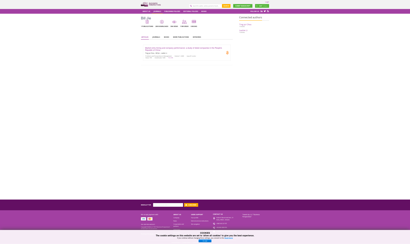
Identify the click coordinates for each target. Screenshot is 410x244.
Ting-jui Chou (245, 24)
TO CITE (170, 58)
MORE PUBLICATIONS (181, 37)
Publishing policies (172, 11)
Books (203, 11)
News (175, 221)
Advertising (176, 229)
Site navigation (195, 224)
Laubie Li (243, 30)
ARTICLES (144, 37)
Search (226, 6)
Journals (157, 11)
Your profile (194, 218)
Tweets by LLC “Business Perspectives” (251, 215)
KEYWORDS (197, 37)
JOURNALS (156, 37)
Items (263, 6)
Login (267, 2)
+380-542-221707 (221, 223)
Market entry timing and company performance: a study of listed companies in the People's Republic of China (183, 48)
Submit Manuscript (242, 6)
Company (176, 218)
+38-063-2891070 (221, 227)
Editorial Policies (190, 11)
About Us (146, 11)
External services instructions (199, 221)
